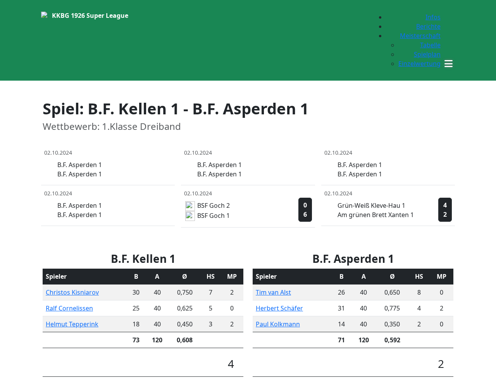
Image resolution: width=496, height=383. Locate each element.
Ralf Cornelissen (69, 308)
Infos (433, 17)
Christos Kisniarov (72, 292)
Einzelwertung (419, 63)
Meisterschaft (420, 35)
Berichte (428, 26)
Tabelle (430, 45)
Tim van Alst (273, 292)
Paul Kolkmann (278, 324)
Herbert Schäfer (279, 308)
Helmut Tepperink (72, 324)
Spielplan (427, 54)
